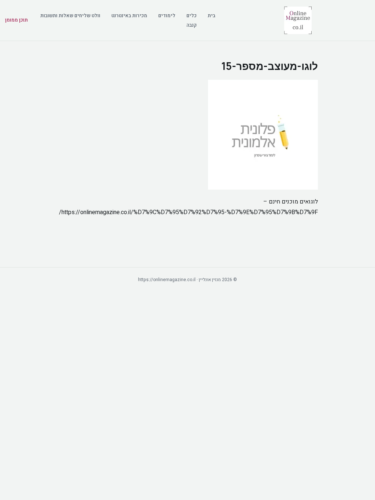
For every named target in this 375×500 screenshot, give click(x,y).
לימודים (166, 15)
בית (211, 15)
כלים (191, 15)
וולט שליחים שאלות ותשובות (70, 15)
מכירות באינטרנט (129, 15)
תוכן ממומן (16, 19)
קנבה (191, 25)
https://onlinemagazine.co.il (167, 279)
